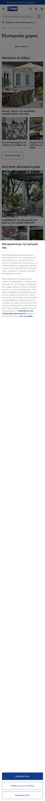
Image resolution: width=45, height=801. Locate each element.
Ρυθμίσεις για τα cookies (22, 786)
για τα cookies (26, 316)
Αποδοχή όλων (22, 776)
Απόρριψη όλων (22, 795)
